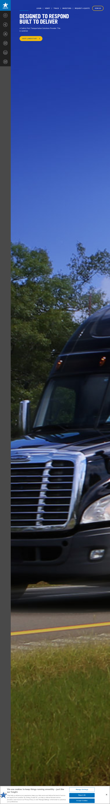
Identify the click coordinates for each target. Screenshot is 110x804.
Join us (98, 8)
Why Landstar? (29, 39)
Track (56, 8)
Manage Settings (82, 790)
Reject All (81, 795)
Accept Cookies (81, 801)
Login (39, 8)
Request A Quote (82, 8)
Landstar (5, 5)
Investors (66, 8)
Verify (47, 8)
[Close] (106, 794)
